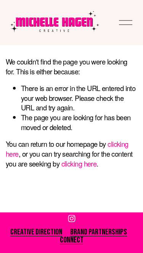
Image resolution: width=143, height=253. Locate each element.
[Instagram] (72, 218)
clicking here (79, 163)
